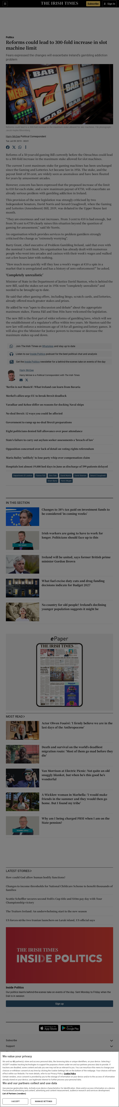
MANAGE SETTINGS (43, 1101)
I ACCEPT (15, 1101)
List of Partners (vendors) (14, 1093)
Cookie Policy (70, 1073)
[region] (59, 1079)
